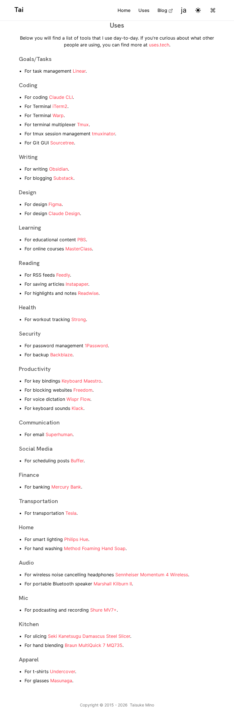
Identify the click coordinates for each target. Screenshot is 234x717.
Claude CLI (61, 97)
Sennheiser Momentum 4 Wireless (151, 574)
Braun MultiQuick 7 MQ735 (93, 645)
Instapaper (77, 284)
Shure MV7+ (103, 610)
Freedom (82, 390)
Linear (79, 71)
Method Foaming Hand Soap (95, 548)
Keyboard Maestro (81, 381)
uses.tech (159, 45)
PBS (81, 239)
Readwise (88, 293)
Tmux (83, 124)
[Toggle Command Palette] (213, 10)
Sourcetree (62, 143)
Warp (58, 115)
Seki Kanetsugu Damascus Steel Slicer (89, 636)
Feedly (63, 275)
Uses (144, 10)
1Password (96, 345)
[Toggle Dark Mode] (198, 10)
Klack (77, 408)
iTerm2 (60, 106)
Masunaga (61, 680)
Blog (162, 10)
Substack (63, 178)
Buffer (77, 460)
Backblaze (61, 355)
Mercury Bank (66, 487)
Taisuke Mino (142, 704)
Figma (55, 204)
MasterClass (78, 249)
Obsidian (58, 169)
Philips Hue (76, 539)
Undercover (62, 671)
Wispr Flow (78, 399)
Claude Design (64, 213)
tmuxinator (103, 133)
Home (124, 10)
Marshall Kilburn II (113, 584)
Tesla (70, 513)
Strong (78, 319)
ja (184, 10)
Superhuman (59, 434)
